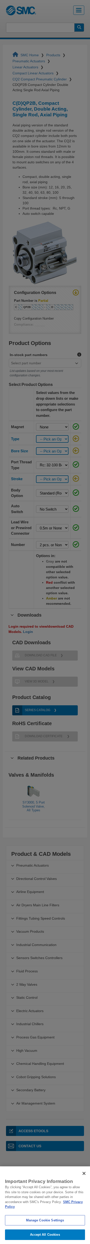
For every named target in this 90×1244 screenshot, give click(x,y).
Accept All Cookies (45, 1234)
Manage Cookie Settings (45, 1220)
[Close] (84, 1173)
